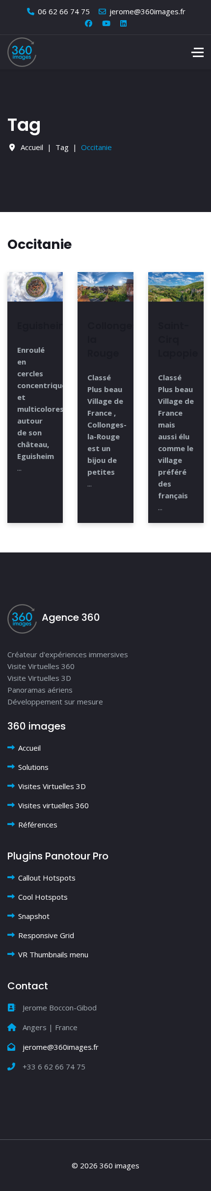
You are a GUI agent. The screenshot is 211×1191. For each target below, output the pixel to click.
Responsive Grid (46, 935)
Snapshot (34, 916)
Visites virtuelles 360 (53, 805)
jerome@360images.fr (147, 11)
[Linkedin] (123, 23)
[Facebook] (88, 23)
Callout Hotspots (47, 878)
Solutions (33, 767)
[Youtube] (106, 23)
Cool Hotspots (43, 897)
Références (37, 824)
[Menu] (197, 52)
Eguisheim (43, 326)
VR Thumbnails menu (53, 954)
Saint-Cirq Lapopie (178, 339)
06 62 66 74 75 (64, 11)
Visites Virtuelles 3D (52, 786)
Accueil (29, 748)
